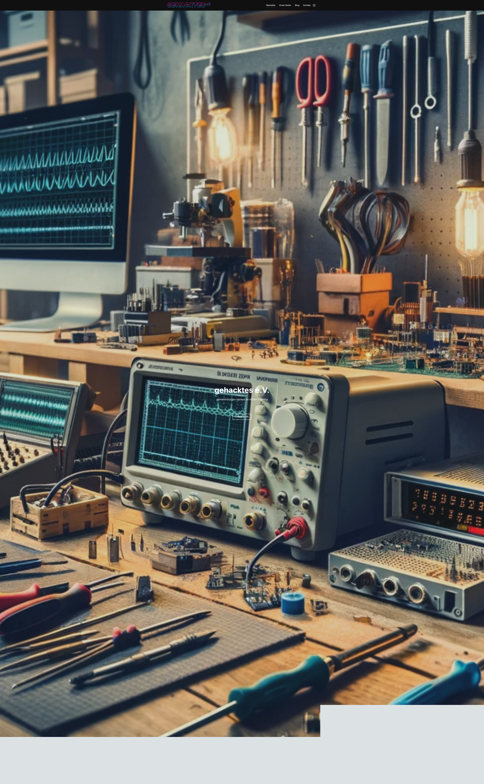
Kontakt (307, 5)
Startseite (270, 5)
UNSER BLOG (242, 416)
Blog (297, 5)
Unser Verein (285, 5)
